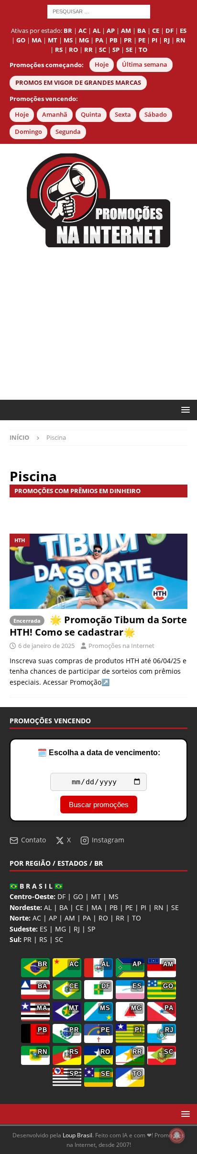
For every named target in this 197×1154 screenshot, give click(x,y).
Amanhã (54, 115)
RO (103, 917)
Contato (33, 839)
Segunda (68, 132)
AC (37, 917)
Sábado (155, 115)
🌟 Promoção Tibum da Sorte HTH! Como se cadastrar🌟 (98, 625)
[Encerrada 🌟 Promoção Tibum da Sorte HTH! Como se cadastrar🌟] (98, 571)
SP (91, 928)
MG (60, 928)
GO (78, 896)
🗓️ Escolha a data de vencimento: (98, 753)
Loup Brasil (77, 1135)
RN (159, 907)
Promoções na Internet (121, 645)
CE (80, 907)
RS (43, 939)
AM (70, 917)
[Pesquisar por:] (98, 10)
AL (48, 907)
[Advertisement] (98, 323)
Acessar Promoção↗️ (76, 682)
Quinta (91, 115)
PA (87, 917)
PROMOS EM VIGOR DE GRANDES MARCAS (78, 83)
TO (136, 917)
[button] (184, 409)
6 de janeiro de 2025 (46, 645)
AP (53, 917)
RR (120, 917)
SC (59, 939)
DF (61, 896)
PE (129, 907)
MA (96, 907)
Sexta (123, 115)
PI (143, 907)
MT (96, 896)
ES (43, 928)
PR (27, 939)
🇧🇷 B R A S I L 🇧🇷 (36, 886)
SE (175, 907)
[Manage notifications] (177, 1135)
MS (114, 896)
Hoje (102, 65)
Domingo (28, 132)
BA (63, 907)
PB (113, 907)
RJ (77, 928)
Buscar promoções (99, 804)
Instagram (108, 839)
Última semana (144, 65)
